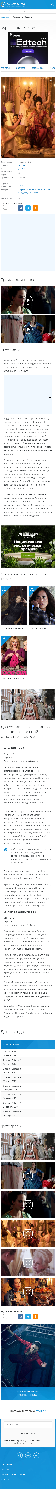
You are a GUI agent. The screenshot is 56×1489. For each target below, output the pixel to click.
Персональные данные (13, 1475)
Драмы (21, 168)
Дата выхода (38, 68)
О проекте (6, 1464)
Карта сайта (7, 1480)
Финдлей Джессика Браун (30, 192)
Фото (52, 68)
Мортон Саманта (26, 190)
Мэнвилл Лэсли (42, 190)
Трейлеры (5, 68)
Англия (21, 165)
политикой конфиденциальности (18, 1443)
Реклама (5, 1469)
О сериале (20, 68)
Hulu (20, 185)
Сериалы (5, 17)
